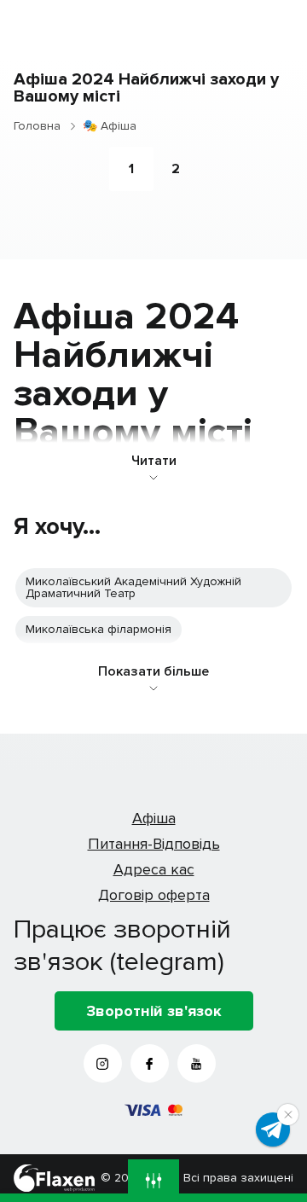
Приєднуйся (273, 1129)
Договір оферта (154, 895)
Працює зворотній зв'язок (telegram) (122, 945)
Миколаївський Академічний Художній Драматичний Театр (133, 587)
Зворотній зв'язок (154, 1011)
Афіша (154, 818)
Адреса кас (153, 869)
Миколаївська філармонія (98, 629)
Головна (37, 126)
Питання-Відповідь (154, 843)
